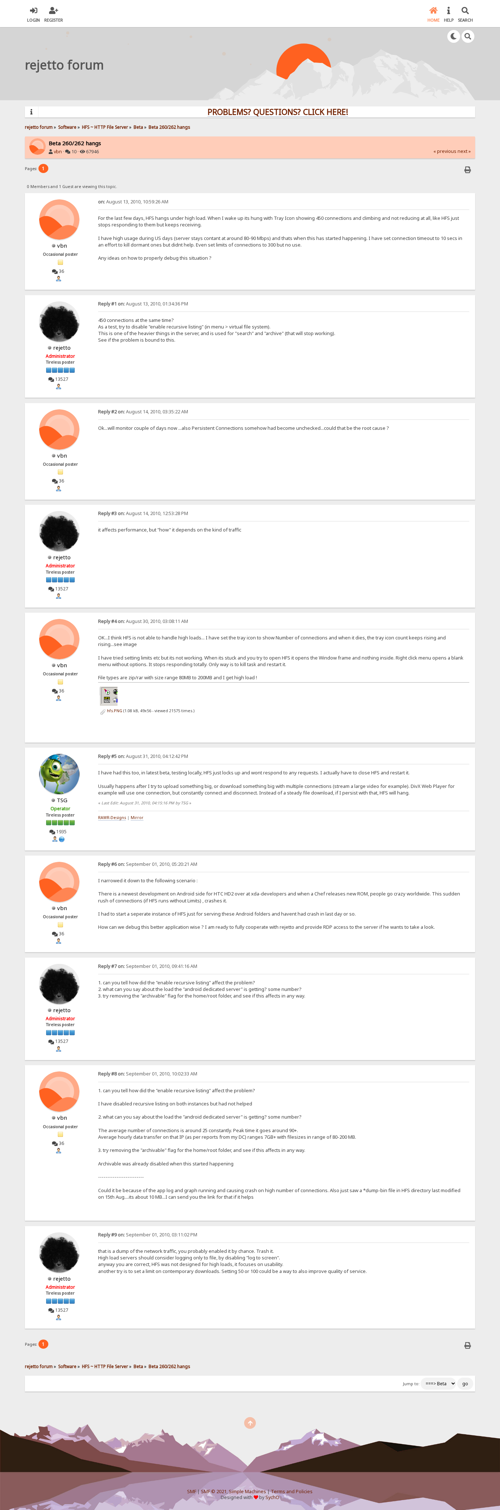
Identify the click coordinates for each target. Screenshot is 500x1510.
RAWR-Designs (112, 817)
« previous (444, 151)
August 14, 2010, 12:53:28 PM (143, 513)
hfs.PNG (114, 710)
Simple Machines (247, 1491)
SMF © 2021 (214, 1491)
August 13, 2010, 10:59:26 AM (133, 202)
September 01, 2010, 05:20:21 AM (147, 864)
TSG (62, 800)
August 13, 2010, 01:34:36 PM (143, 304)
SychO (272, 1497)
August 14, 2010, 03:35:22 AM (143, 412)
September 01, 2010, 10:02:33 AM (147, 1074)
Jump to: (411, 1383)
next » (464, 151)
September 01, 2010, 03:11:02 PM (147, 1235)
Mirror (137, 817)
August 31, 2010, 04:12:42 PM (143, 756)
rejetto (62, 347)
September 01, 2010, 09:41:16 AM (147, 966)
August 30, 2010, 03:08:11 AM (143, 621)
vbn (58, 152)
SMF (191, 1491)
